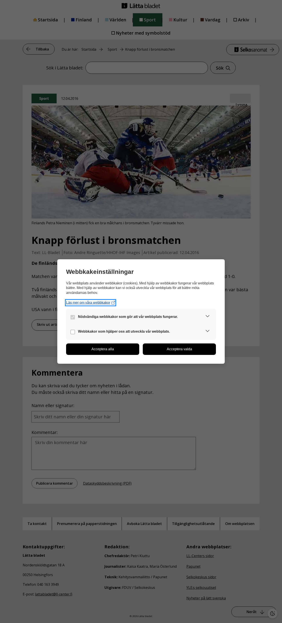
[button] (208, 317)
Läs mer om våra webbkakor (88, 302)
